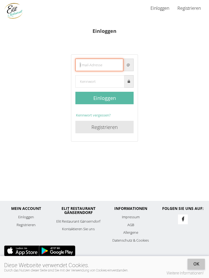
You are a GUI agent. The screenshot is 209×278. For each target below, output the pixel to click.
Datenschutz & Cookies (130, 240)
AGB (130, 224)
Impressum (131, 216)
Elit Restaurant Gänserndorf (78, 221)
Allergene (130, 232)
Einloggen (104, 98)
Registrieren (189, 8)
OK (196, 264)
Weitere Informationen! (185, 273)
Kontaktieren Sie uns (78, 228)
